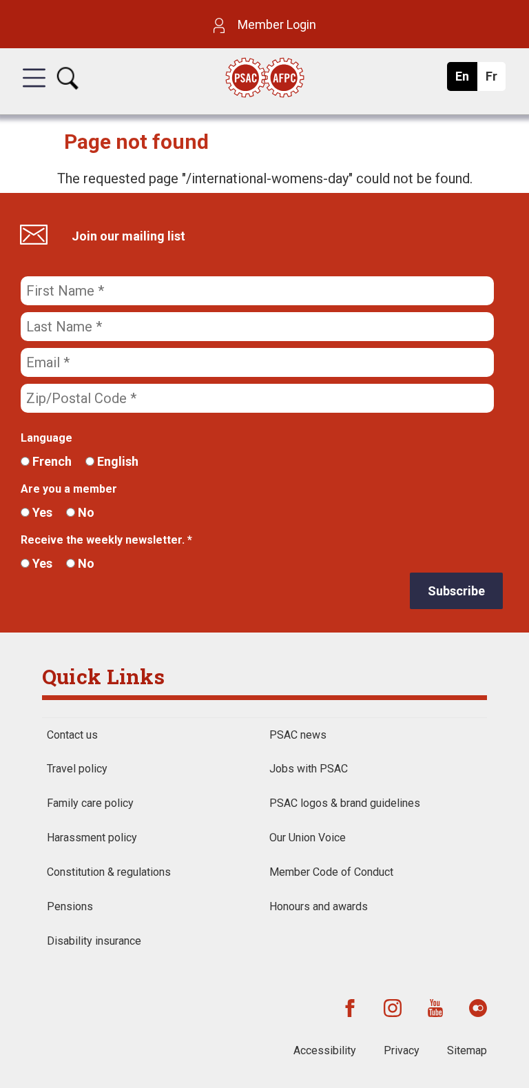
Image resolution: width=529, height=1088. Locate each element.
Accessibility (324, 1050)
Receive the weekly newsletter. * (106, 539)
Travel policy (77, 768)
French (51, 461)
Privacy (401, 1050)
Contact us (72, 734)
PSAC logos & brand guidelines (344, 803)
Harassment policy (92, 837)
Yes (41, 512)
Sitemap (467, 1050)
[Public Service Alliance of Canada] (264, 79)
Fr (495, 80)
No (84, 512)
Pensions (70, 906)
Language (46, 437)
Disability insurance (94, 940)
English (116, 461)
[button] (34, 90)
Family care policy (90, 803)
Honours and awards (318, 906)
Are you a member (69, 488)
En (466, 80)
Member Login (275, 24)
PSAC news (297, 734)
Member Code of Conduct (331, 872)
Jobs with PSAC (308, 768)
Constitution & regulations (109, 872)
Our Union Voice (307, 837)
